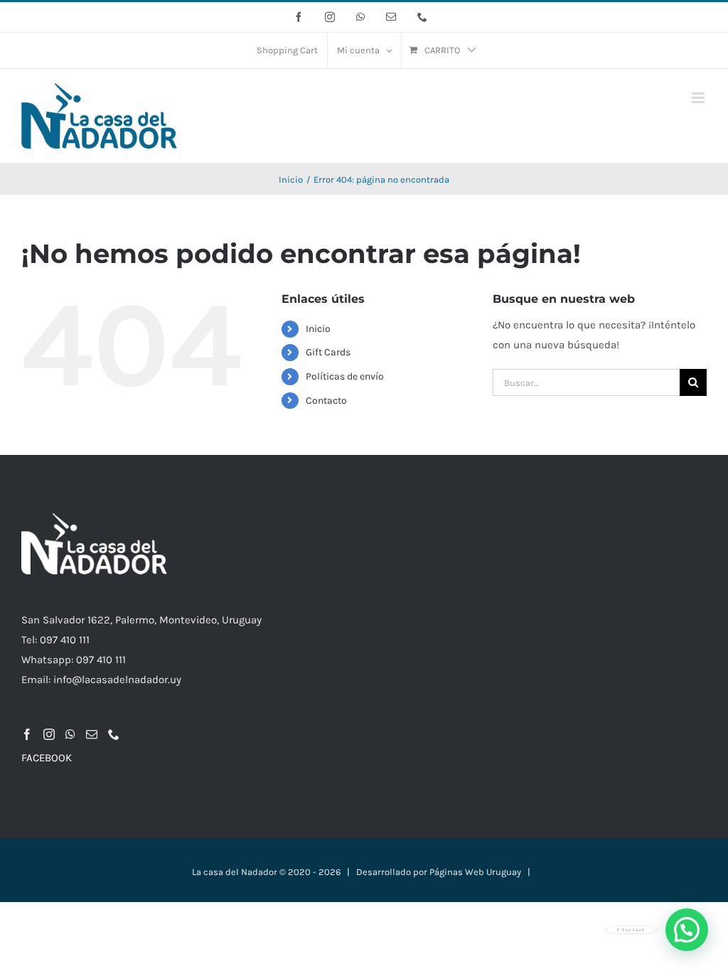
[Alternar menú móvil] (699, 97)
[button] (686, 929)
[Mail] (91, 734)
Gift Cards (328, 352)
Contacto (326, 401)
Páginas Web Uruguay (475, 872)
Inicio (318, 329)
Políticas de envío (345, 376)
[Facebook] (27, 734)
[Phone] (113, 734)
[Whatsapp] (70, 734)
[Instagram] (49, 734)
